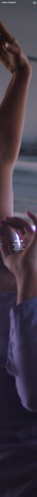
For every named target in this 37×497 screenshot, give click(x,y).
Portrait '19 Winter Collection (18, 247)
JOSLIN (18, 241)
